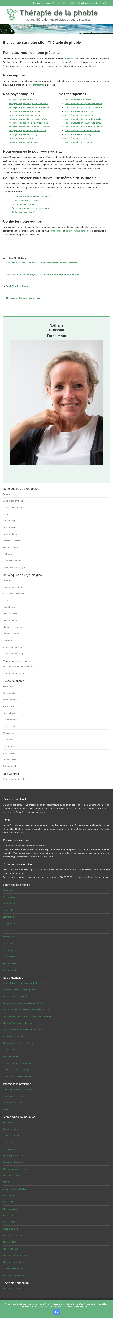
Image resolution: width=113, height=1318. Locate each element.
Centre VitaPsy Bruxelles (14, 779)
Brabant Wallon (10, 527)
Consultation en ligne (13, 561)
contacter (99, 227)
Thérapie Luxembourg (13, 1275)
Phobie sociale (9, 759)
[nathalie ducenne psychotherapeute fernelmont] (56, 466)
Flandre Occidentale (12, 541)
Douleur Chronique (12, 1135)
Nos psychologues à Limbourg (23, 134)
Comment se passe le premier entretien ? (31, 208)
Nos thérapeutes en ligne (76, 138)
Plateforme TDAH (11, 1249)
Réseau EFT (9, 1215)
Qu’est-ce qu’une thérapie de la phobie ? (31, 196)
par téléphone (56, 231)
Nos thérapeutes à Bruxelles (78, 100)
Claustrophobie (10, 719)
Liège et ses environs (13, 501)
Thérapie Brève (10, 1209)
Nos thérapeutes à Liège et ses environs (83, 103)
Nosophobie (8, 739)
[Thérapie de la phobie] (53, 15)
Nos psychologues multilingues (23, 142)
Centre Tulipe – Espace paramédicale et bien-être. (26, 983)
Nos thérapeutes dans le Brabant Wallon (83, 119)
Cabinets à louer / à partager (16, 1069)
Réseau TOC (9, 1222)
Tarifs (5, 1109)
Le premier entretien (12, 1102)
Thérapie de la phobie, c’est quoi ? (19, 666)
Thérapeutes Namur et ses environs (24, 298)
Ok (56, 1312)
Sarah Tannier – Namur (17, 286)
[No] (109, 1309)
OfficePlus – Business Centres (17, 1076)
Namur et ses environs (13, 507)
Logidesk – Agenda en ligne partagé (19, 990)
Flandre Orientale (11, 547)
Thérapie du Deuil (11, 1175)
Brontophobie (9, 713)
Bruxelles (7, 494)
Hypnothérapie (10, 1149)
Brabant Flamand (11, 534)
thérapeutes (69, 58)
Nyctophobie (9, 746)
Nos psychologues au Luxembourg (25, 115)
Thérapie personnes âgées (15, 1255)
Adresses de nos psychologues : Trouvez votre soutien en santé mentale (42, 274)
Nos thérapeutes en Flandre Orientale (82, 130)
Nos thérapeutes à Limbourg (78, 134)
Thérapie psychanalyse (14, 1262)
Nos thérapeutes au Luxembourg (80, 115)
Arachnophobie (10, 699)
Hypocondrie (9, 726)
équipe (19, 75)
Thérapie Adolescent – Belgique (18, 1023)
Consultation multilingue (14, 567)
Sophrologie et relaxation (14, 1155)
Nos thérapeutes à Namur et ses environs (84, 107)
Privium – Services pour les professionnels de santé (27, 1016)
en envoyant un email (76, 231)
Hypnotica (7, 1142)
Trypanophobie (10, 766)
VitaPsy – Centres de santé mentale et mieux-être (26, 1010)
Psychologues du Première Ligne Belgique (22, 1029)
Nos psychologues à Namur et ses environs (29, 107)
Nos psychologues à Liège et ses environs (28, 103)
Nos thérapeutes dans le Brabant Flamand (84, 126)
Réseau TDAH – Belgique (15, 996)
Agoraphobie (9, 693)
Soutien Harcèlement (13, 1269)
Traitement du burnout (13, 1162)
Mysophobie (8, 733)
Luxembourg (9, 521)
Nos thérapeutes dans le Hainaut (80, 111)
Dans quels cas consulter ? (24, 204)
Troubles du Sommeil (13, 1036)
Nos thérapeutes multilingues (78, 142)
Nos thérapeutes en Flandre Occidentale (83, 123)
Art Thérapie (9, 1122)
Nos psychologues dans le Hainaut (25, 111)
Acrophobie (8, 686)
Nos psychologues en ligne (21, 138)
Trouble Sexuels (10, 1229)
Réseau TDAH (9, 1202)
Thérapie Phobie (10, 1056)
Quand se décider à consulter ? (17, 1089)
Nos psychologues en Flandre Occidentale (28, 123)
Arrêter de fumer (10, 1129)
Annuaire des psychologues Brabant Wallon (23, 1003)
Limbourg (7, 554)
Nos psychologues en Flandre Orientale (27, 130)
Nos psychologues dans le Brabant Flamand (29, 126)
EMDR (6, 1182)
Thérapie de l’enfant (12, 1288)
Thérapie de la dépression (15, 1169)
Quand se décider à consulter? (26, 200)
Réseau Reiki (9, 1049)
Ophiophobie (9, 753)
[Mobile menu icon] (107, 15)
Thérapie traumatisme (13, 1235)
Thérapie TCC (9, 1195)
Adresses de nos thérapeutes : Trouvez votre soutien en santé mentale (41, 263)
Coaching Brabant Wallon (14, 1189)
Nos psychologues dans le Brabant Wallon (28, 119)
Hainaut (6, 514)
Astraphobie (8, 706)
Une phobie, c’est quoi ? (14, 673)
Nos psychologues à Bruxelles (23, 100)
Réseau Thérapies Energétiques (18, 1063)
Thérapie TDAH (10, 1242)
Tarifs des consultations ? (23, 212)
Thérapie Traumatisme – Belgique (19, 1043)
